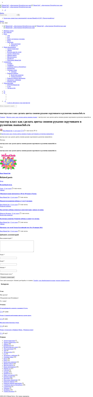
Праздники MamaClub (14, 60)
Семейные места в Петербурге (16, 67)
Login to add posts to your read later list (18, 103)
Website (3, 267)
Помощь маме (11, 81)
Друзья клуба (11, 88)
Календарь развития (17, 75)
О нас (9, 86)
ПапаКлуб (10, 58)
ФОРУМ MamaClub (13, 85)
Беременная (11, 68)
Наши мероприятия (10, 47)
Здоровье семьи (12, 70)
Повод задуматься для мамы (16, 39)
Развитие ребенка (12, 73)
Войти (2, 13)
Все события (7, 32)
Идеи (5, 34)
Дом (8, 35)
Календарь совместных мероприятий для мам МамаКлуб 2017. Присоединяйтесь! (29, 18)
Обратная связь (8, 83)
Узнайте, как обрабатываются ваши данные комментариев (51, 280)
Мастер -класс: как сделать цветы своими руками (21, 117)
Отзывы (9, 63)
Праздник (10, 42)
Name (2, 254)
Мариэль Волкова (5, 213)
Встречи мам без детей (14, 52)
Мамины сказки (9, 30)
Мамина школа (12, 55)
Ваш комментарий (6, 238)
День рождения (15, 44)
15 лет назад (14, 204)
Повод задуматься (9, 375)
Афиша (9, 50)
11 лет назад (17, 130)
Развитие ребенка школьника (16, 78)
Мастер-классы (12, 57)
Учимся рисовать (16, 76)
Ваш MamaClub (7, 130)
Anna (1, 188)
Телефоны (10, 65)
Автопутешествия (12, 48)
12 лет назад (14, 197)
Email (2, 261)
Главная (2, 117)
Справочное (7, 62)
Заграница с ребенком (14, 80)
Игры (9, 40)
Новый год (14, 45)
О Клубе (6, 370)
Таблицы (14, 71)
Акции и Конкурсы (13, 53)
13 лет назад (8, 188)
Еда (8, 37)
